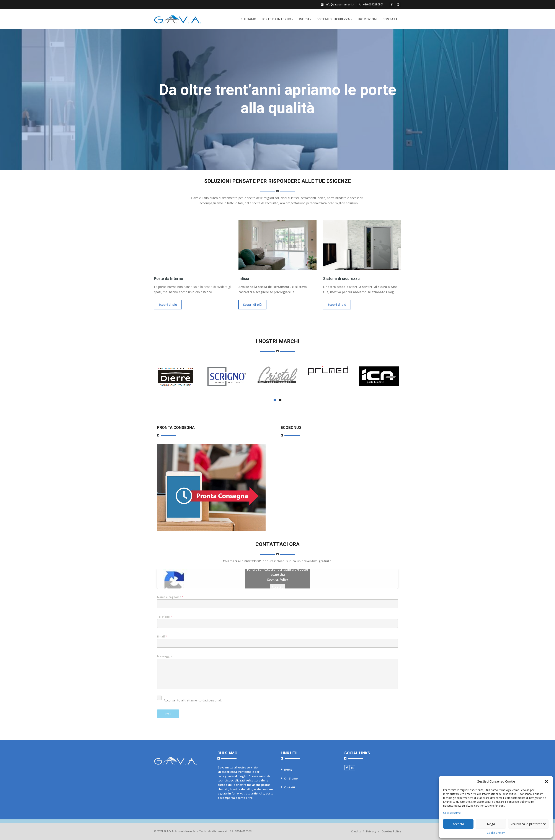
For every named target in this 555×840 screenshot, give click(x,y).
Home (288, 769)
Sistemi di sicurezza (341, 278)
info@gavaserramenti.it (340, 4)
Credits (356, 831)
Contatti (390, 19)
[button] (546, 781)
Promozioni (367, 19)
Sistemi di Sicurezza (333, 19)
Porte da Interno (276, 19)
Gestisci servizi (452, 813)
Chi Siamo (248, 19)
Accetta (458, 824)
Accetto (277, 587)
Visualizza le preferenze (528, 824)
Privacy (371, 831)
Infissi (304, 19)
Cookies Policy (496, 833)
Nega (491, 824)
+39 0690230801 (373, 4)
